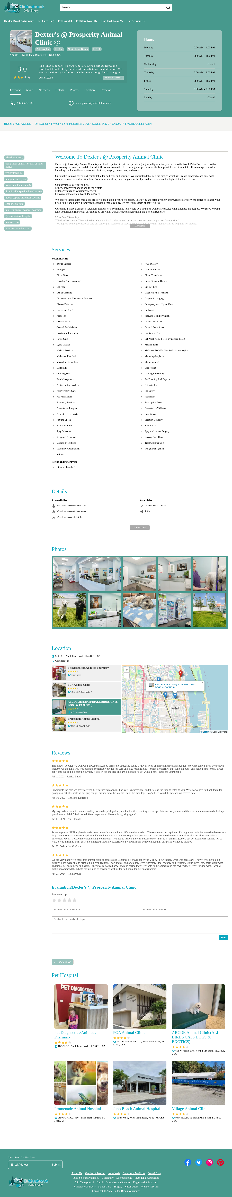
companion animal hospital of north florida (24, 165)
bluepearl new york (15, 179)
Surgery (118, 1186)
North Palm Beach (78, 49)
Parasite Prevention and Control (113, 1182)
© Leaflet (205, 731)
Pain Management (84, 1182)
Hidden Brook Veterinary (19, 21)
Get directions (62, 661)
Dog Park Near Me (112, 21)
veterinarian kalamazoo (17, 228)
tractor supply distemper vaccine (22, 197)
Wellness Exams (150, 1186)
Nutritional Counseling (147, 1177)
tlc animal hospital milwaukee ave (23, 191)
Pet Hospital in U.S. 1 (97, 123)
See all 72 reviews (113, 77)
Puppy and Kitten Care (145, 1182)
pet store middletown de (18, 185)
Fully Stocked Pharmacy (86, 1177)
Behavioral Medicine (134, 1173)
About (29, 90)
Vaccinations (131, 1186)
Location (89, 90)
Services (44, 90)
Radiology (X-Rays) (84, 1186)
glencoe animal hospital (18, 216)
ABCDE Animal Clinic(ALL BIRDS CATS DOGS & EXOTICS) (175, 686)
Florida (59, 49)
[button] (181, 673)
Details (60, 90)
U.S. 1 (96, 49)
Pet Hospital (65, 21)
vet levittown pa (14, 172)
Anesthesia (114, 1173)
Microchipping (124, 1177)
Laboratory (108, 1177)
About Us (77, 1173)
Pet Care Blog (46, 21)
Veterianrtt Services (95, 1173)
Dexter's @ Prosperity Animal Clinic (131, 123)
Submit (56, 1164)
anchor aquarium (14, 203)
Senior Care (104, 1186)
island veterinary (14, 157)
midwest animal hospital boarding (23, 210)
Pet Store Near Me (86, 21)
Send (223, 937)
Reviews (106, 90)
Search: (66, 7)
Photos (74, 90)
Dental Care (154, 1173)
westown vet (12, 222)
